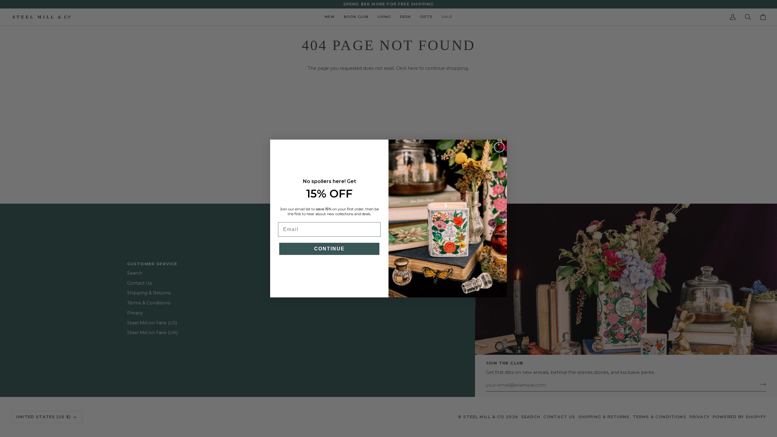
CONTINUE (329, 248)
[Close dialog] (499, 147)
